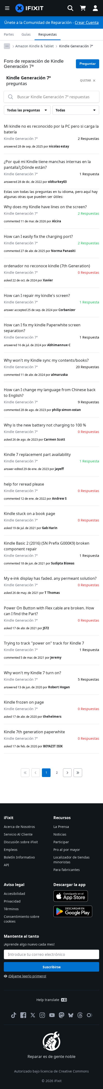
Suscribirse (52, 967)
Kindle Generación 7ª (76, 46)
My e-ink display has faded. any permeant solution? (50, 578)
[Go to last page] (78, 772)
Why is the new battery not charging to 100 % (45, 425)
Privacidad (12, 901)
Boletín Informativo (19, 857)
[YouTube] (52, 1015)
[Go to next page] (67, 772)
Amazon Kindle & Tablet (34, 46)
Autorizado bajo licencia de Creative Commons (51, 1071)
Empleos (10, 849)
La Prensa (61, 826)
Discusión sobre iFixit (21, 842)
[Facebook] (23, 1015)
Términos (11, 909)
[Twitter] (33, 1015)
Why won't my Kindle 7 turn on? (32, 672)
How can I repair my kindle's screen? (37, 295)
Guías (26, 34)
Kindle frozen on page (24, 702)
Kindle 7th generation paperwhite (34, 731)
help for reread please (24, 484)
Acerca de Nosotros (19, 826)
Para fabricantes (66, 869)
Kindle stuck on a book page (29, 513)
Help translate (47, 999)
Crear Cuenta (87, 22)
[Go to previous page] (35, 772)
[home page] (29, 8)
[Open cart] (83, 8)
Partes (9, 34)
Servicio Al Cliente (18, 834)
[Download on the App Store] (70, 896)
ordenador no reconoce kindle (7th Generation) (47, 265)
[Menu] (7, 8)
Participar (61, 842)
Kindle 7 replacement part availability (37, 454)
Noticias (59, 834)
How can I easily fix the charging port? (38, 236)
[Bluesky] (70, 1015)
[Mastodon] (61, 1015)
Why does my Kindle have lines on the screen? (45, 206)
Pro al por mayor (66, 849)
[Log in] (95, 8)
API (6, 865)
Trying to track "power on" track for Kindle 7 (44, 643)
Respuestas (47, 34)
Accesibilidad (14, 893)
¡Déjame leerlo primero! (27, 976)
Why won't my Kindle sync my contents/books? (46, 360)
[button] (70, 8)
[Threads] (80, 1015)
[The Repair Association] (89, 1015)
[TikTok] (14, 1015)
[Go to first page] (25, 772)
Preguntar (88, 64)
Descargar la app (69, 884)
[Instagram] (42, 1015)
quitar (85, 80)
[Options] (7, 46)
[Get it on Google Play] (72, 911)
